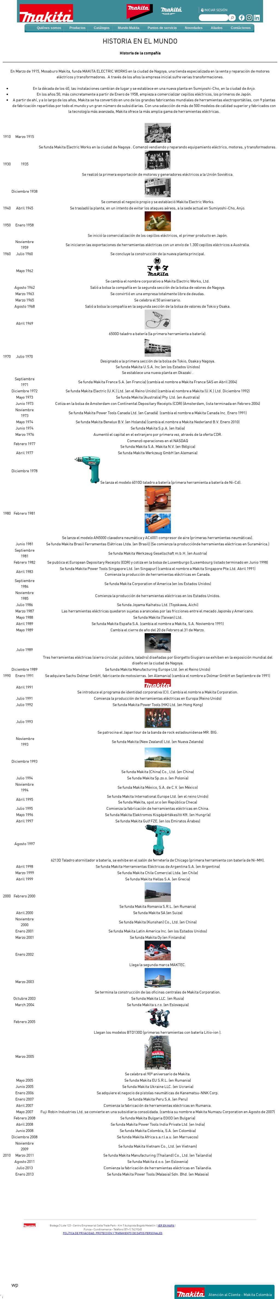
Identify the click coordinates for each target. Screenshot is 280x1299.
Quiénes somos (49, 28)
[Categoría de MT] (175, 19)
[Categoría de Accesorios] (142, 19)
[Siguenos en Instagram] (249, 19)
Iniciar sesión (216, 10)
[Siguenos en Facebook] (241, 19)
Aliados (217, 28)
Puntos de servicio (162, 28)
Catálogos (102, 28)
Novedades (194, 28)
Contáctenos (241, 28)
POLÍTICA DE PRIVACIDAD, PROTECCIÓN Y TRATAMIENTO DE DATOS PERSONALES (112, 1233)
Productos (77, 28)
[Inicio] (46, 13)
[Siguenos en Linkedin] (256, 19)
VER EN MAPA (166, 1225)
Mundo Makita (128, 28)
